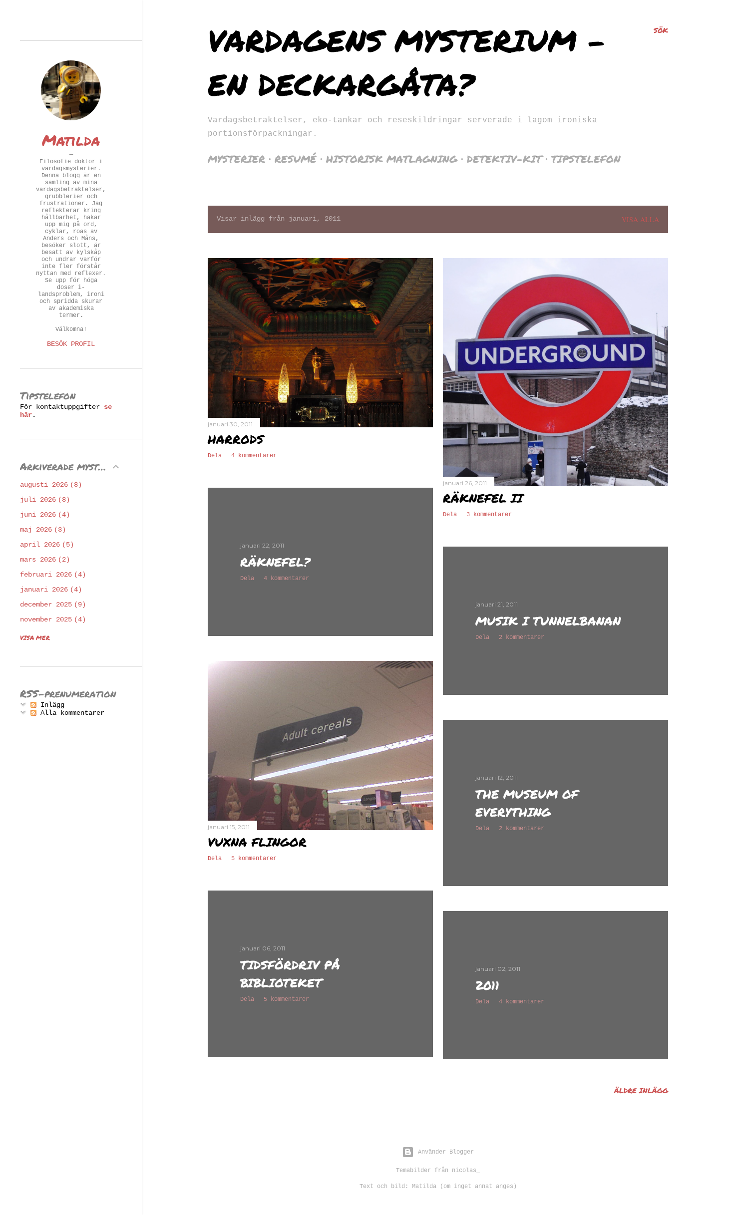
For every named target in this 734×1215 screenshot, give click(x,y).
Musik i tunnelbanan (548, 620)
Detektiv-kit (504, 159)
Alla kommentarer (70, 713)
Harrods (236, 439)
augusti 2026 (49, 485)
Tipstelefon (586, 159)
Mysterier (236, 159)
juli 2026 (43, 500)
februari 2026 (51, 575)
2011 (487, 985)
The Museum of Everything (526, 803)
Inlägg (50, 705)
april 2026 (45, 545)
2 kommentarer (521, 637)
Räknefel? (275, 562)
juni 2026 (43, 515)
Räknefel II (483, 498)
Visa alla (640, 219)
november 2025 (51, 619)
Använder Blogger (446, 1152)
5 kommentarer (254, 858)
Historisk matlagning (391, 159)
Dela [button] (215, 455)
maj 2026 (41, 530)
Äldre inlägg (641, 1090)
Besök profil (71, 344)
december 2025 (51, 604)
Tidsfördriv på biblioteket (290, 973)
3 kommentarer (489, 514)
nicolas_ (466, 1170)
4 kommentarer (254, 455)
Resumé (296, 159)
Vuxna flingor (257, 842)
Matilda (71, 140)
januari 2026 (49, 590)
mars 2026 (43, 560)
